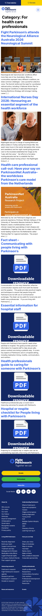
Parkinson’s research (9, 569)
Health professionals (28, 566)
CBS (23, 526)
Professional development (31, 579)
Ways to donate (27, 546)
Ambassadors (6, 521)
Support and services (9, 546)
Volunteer (25, 549)
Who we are (6, 507)
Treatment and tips (8, 549)
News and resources (8, 589)
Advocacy (5, 516)
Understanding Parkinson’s (30, 502)
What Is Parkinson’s (28, 505)
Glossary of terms (28, 528)
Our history (5, 514)
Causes (24, 510)
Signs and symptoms (29, 507)
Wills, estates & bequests (30, 556)
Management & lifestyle (9, 551)
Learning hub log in (28, 531)
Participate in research (9, 579)
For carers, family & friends (10, 558)
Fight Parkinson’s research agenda (10, 573)
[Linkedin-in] (28, 491)
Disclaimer (5, 528)
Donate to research (8, 581)
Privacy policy (6, 530)
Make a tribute (27, 553)
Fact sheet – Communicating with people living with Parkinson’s (16, 245)
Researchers (26, 572)
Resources (25, 583)
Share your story (27, 542)
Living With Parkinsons (8, 536)
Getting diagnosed (28, 514)
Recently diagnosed (8, 542)
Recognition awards (8, 526)
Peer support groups (9, 560)
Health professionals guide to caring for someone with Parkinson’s (20, 364)
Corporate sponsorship (30, 558)
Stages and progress (29, 512)
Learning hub (26, 581)
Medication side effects (9, 553)
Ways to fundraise (28, 544)
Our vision (5, 509)
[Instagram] (33, 491)
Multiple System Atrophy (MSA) (30, 522)
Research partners (8, 576)
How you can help (27, 536)
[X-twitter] (23, 491)
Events (24, 589)
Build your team (7, 544)
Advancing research (8, 566)
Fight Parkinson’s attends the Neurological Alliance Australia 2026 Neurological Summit (20, 37)
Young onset (26, 517)
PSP (23, 519)
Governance (6, 523)
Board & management (9, 519)
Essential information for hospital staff (19, 307)
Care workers (26, 576)
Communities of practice (30, 574)
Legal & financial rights (9, 556)
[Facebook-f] (18, 491)
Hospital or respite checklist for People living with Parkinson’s (20, 412)
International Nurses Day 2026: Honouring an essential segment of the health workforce (19, 102)
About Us (4, 502)
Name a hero (26, 551)
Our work (5, 512)
